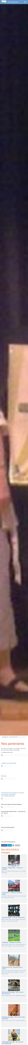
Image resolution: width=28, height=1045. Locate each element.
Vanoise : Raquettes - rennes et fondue (12, 868)
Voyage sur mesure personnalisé (14, 896)
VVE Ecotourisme (13, 2)
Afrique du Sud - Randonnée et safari (12, 968)
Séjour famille (11, 871)
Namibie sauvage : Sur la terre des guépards (13, 1017)
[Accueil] (4, 2)
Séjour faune (18, 871)
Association (5, 737)
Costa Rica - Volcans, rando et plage (12, 893)
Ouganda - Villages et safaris (11, 942)
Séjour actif (4, 871)
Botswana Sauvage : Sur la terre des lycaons (12, 993)
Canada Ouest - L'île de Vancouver (13, 917)
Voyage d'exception (20, 919)
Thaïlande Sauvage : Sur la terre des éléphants (12, 1042)
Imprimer (17, 845)
